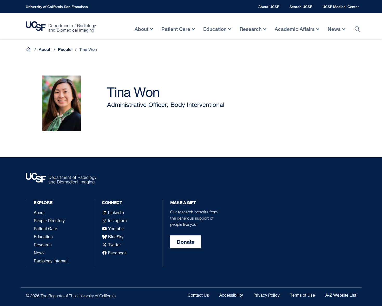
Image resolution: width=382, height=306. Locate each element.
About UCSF (268, 6)
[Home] (61, 28)
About (44, 49)
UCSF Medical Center (340, 6)
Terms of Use (302, 296)
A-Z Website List (340, 296)
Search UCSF (300, 6)
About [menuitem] (141, 32)
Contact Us (198, 296)
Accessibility (231, 296)
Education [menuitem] (215, 32)
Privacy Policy (266, 296)
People (64, 49)
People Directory (49, 221)
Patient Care (45, 229)
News (39, 253)
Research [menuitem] (251, 32)
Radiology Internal (51, 261)
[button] (29, 49)
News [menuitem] (334, 32)
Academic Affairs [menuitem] (295, 32)
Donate (185, 242)
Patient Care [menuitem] (175, 32)
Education (43, 237)
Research (43, 245)
